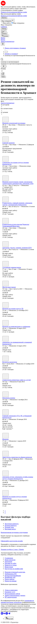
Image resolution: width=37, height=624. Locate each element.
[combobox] (10, 62)
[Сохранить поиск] (3, 74)
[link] (4, 33)
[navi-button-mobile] (3, 44)
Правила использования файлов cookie (14, 16)
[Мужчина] (5, 119)
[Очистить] (3, 66)
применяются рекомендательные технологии (17, 601)
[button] (3, 38)
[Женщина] (5, 159)
